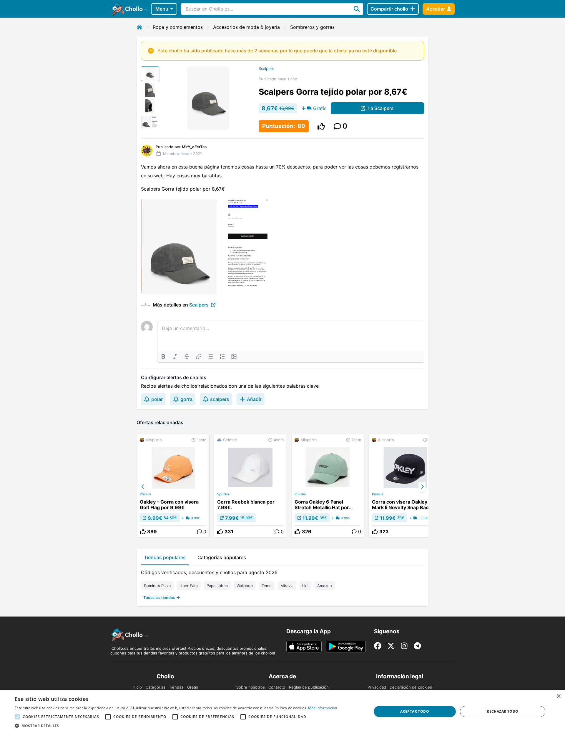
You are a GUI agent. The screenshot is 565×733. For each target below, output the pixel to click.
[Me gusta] (321, 126)
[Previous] (143, 487)
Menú (161, 9)
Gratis (192, 687)
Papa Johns (217, 585)
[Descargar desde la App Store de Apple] (304, 646)
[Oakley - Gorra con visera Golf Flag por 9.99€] (173, 485)
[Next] (422, 487)
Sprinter (223, 494)
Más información (322, 707)
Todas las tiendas (159, 597)
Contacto (276, 687)
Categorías (155, 687)
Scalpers (266, 68)
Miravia (286, 585)
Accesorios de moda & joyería (246, 27)
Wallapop (245, 585)
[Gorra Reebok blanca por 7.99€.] (250, 485)
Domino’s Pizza (157, 585)
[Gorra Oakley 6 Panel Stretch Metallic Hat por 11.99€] (328, 485)
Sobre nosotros (250, 687)
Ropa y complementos (178, 27)
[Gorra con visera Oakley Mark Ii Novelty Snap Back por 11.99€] (405, 485)
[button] (176, 726)
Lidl (305, 585)
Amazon (324, 585)
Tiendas (176, 687)
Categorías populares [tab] (221, 557)
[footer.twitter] (391, 645)
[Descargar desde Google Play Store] (346, 646)
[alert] (282, 711)
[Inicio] (139, 27)
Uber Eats (189, 585)
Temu (267, 585)
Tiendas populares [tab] (165, 557)
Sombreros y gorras (312, 27)
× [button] (558, 696)
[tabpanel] (282, 583)
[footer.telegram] (417, 645)
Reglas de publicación (309, 687)
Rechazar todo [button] (502, 711)
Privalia (145, 494)
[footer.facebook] (377, 645)
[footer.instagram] (404, 645)
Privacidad (377, 687)
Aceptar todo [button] (414, 711)
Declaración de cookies (411, 687)
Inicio (137, 687)
